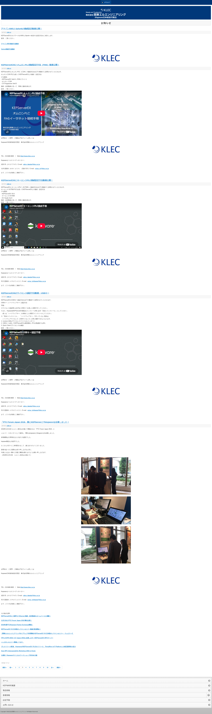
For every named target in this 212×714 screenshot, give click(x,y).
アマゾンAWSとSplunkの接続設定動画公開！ (21, 29)
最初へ (5, 667)
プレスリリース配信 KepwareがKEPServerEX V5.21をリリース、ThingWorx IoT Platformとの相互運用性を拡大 (38, 646)
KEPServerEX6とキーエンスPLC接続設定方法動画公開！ (27, 180)
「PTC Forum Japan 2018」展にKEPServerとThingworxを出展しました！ (35, 422)
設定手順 (6, 700)
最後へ (59, 667)
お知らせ (9, 32)
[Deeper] (208, 695)
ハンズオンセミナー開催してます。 (12, 642)
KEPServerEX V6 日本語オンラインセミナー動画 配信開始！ (21, 629)
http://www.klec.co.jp (27, 156)
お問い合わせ (8, 705)
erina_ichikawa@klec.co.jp (37, 281)
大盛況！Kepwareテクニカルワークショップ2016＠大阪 (19, 655)
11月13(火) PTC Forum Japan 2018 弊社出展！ (16, 620)
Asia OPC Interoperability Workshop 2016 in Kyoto (18, 651)
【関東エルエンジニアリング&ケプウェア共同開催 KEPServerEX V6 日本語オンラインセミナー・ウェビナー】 (37, 633)
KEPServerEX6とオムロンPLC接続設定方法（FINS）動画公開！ (30, 65)
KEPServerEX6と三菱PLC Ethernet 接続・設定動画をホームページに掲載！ (26, 616)
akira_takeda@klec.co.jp (31, 164)
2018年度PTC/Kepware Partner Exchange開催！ (17, 625)
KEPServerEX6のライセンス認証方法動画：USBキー (25, 293)
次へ (52, 667)
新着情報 (6, 695)
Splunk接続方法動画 (8, 49)
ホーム (5, 681)
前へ (11, 667)
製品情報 (6, 690)
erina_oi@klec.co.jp (42, 168)
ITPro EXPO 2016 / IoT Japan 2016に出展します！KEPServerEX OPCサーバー (27, 638)
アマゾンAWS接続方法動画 (10, 44)
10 (47, 667)
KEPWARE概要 (9, 685)
